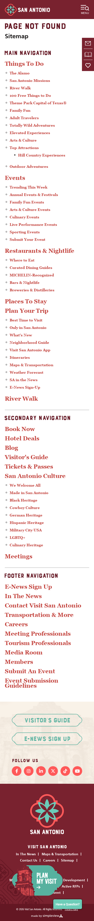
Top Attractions (24, 148)
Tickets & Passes (29, 466)
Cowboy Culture (25, 508)
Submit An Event (30, 671)
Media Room (23, 652)
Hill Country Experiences (41, 155)
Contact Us (28, 860)
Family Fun (20, 110)
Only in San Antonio (28, 328)
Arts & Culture (23, 140)
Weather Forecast (26, 372)
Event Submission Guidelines (31, 683)
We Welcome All (25, 485)
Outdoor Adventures (29, 166)
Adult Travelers (24, 118)
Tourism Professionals (38, 643)
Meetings (18, 556)
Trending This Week (28, 187)
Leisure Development (68, 880)
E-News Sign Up (28, 586)
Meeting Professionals (38, 633)
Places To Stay (26, 301)
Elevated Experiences (30, 133)
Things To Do (24, 63)
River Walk (20, 88)
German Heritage (26, 515)
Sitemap (67, 860)
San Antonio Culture (35, 475)
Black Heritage (23, 500)
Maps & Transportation (31, 365)
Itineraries (20, 357)
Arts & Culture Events (30, 210)
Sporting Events (25, 232)
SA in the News (24, 380)
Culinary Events (24, 217)
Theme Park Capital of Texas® (38, 103)
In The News (23, 596)
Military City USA (26, 530)
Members (19, 661)
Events (15, 177)
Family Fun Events (27, 202)
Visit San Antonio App (30, 350)
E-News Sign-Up (25, 387)
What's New (21, 335)
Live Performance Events (33, 224)
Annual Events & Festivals (34, 195)
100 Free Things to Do (30, 95)
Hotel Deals (22, 438)
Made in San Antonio (29, 493)
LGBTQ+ (18, 538)
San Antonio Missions (30, 80)
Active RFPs (71, 886)
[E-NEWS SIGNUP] (88, 43)
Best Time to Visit (26, 320)
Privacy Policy (71, 909)
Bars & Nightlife (25, 283)
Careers (16, 624)
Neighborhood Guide (29, 342)
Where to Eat (22, 260)
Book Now (20, 428)
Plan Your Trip (26, 310)
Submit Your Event (27, 239)
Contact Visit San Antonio (43, 605)
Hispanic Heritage (27, 523)
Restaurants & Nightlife (39, 250)
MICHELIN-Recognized (32, 275)
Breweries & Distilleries (32, 290)
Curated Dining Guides (31, 268)
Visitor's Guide (26, 457)
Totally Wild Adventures (32, 125)
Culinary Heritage (26, 545)
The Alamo (20, 73)
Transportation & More (39, 614)
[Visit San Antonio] (27, 10)
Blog (11, 447)
